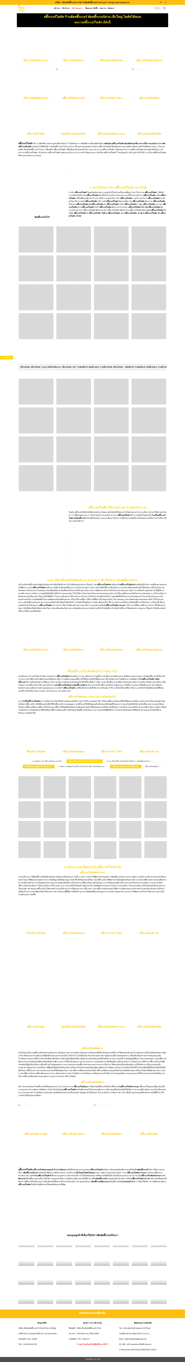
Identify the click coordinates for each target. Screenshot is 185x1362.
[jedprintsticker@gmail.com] (161, 2)
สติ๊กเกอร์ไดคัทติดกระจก (35, 60)
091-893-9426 (130, 1328)
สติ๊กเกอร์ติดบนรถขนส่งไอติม (84, 1070)
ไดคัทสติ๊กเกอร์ (80, 518)
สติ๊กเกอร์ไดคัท (43, 1087)
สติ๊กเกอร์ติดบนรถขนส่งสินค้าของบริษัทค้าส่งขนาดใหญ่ (119, 1070)
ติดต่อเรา (111, 8)
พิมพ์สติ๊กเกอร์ (29, 602)
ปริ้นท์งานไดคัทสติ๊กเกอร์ (132, 602)
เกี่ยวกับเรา (66, 8)
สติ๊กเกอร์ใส (82, 704)
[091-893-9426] (166, 2)
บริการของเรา (77, 8)
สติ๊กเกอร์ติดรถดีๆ (31, 1076)
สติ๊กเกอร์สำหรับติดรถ (43, 1059)
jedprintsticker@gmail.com (136, 1339)
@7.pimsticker (133, 1344)
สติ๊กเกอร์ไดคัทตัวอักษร (92, 1082)
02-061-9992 (131, 1334)
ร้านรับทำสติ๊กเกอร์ (28, 585)
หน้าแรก (57, 8)
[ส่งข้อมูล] (164, 8)
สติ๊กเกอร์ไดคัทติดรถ (92, 1048)
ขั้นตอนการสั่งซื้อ (91, 8)
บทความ (103, 8)
